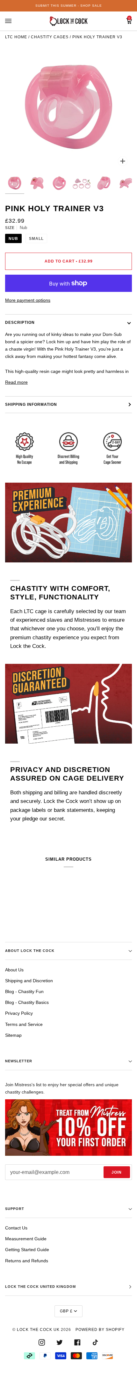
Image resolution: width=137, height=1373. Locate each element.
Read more (16, 382)
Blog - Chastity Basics (27, 1002)
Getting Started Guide (27, 1249)
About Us (14, 969)
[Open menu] (14, 21)
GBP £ (66, 1311)
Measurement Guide (26, 1238)
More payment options (27, 300)
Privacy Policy (19, 1013)
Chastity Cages (49, 37)
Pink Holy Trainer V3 (97, 37)
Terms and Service (24, 1024)
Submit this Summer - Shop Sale (68, 5)
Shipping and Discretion (29, 980)
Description (20, 322)
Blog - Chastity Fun (24, 991)
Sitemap (13, 1035)
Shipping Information (31, 404)
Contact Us (16, 1227)
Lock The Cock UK (38, 1329)
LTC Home (16, 37)
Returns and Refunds (26, 1260)
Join (117, 1172)
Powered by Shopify (100, 1329)
